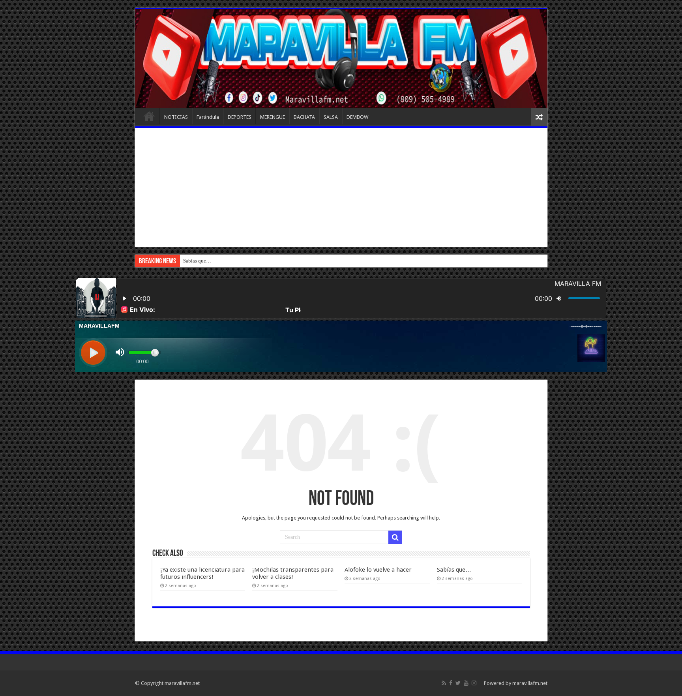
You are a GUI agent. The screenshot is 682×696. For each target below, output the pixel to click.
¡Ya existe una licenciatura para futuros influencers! (202, 573)
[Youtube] (466, 683)
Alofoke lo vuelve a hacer (378, 569)
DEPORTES (239, 117)
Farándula (208, 117)
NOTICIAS (176, 117)
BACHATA (304, 117)
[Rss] (444, 683)
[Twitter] (458, 683)
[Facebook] (450, 683)
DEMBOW (357, 117)
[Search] (395, 537)
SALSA (331, 117)
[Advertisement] (341, 187)
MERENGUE (272, 117)
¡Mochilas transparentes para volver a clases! (293, 573)
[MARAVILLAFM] (341, 58)
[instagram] (474, 683)
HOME (149, 116)
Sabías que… (197, 261)
